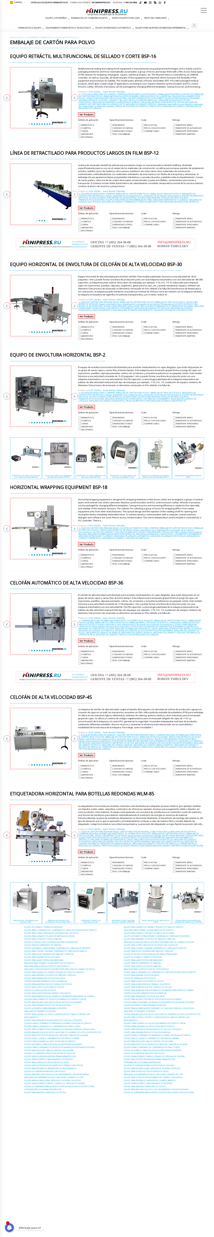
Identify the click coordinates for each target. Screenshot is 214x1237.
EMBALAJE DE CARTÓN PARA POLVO (132, 193)
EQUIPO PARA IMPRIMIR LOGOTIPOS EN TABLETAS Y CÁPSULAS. (50, 975)
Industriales (87, 137)
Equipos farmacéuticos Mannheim (95, 741)
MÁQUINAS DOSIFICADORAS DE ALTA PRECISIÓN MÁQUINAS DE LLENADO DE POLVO (59, 969)
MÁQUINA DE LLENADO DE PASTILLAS (168, 536)
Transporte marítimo (185, 134)
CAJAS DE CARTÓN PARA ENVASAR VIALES (100, 302)
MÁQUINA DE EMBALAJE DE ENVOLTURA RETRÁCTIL (111, 534)
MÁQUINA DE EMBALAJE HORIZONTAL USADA (136, 628)
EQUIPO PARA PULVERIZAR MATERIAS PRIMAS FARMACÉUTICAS (50, 1056)
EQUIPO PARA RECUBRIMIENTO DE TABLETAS (42, 945)
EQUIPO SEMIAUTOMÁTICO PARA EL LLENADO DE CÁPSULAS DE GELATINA (54, 1083)
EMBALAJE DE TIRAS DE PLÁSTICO (165, 193)
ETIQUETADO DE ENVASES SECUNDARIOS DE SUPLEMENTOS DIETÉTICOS (164, 626)
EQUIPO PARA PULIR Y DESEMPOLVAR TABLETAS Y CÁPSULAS (49, 954)
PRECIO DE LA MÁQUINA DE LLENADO (167, 106)
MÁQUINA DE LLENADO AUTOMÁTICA (132, 536)
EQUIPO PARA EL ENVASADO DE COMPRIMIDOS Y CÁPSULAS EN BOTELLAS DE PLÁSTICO (60, 930)
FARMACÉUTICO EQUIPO (29, 27)
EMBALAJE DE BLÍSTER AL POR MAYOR (175, 94)
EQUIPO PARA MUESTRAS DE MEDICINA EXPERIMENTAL (160, 27)
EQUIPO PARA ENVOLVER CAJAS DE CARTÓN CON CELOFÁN (48, 1050)
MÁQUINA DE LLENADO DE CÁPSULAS (152, 308)
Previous (7, 97)
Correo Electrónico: (90, 2)
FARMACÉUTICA (47, 37)
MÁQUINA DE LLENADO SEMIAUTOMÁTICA (154, 745)
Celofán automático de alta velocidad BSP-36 (66, 583)
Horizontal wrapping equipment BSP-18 (58, 487)
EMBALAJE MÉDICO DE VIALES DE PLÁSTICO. (149, 622)
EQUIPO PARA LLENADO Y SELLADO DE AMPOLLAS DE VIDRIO (49, 936)
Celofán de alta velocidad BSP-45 (51, 697)
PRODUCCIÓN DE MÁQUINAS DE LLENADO (139, 634)
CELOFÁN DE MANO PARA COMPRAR (98, 193)
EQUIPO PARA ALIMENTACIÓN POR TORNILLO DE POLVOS (48, 984)
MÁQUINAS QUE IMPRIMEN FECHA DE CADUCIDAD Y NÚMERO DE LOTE (53, 1077)
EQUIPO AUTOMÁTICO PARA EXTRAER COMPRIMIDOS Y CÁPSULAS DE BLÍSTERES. (57, 948)
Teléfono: (125, 2)
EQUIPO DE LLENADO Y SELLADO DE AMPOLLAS (115, 532)
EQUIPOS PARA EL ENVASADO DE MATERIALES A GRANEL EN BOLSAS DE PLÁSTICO (58, 1023)
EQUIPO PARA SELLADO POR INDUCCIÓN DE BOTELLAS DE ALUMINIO (53, 1002)
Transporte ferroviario (187, 131)
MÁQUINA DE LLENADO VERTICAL (141, 104)
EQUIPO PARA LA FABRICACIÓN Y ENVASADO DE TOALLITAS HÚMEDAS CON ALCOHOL (59, 1029)
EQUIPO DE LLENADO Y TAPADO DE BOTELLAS (43, 927)
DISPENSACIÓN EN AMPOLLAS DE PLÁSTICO (137, 94)
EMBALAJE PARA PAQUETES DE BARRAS (121, 96)
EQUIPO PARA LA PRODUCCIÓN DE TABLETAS (43, 939)
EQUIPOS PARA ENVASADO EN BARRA (182, 98)
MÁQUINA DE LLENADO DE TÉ (111, 104)
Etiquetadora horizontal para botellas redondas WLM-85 (82, 794)
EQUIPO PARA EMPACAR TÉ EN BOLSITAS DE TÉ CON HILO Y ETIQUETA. (53, 1020)
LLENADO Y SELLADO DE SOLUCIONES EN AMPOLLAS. (133, 100)
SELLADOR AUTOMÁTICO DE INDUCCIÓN (173, 310)
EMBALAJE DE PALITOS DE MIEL (154, 737)
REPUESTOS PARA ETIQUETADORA (187, 845)
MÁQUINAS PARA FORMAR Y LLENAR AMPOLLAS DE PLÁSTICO (49, 963)
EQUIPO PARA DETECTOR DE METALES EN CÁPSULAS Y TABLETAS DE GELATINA (56, 1035)
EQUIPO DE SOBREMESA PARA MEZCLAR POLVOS (44, 1071)
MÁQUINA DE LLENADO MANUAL (136, 632)
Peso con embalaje (121, 134)
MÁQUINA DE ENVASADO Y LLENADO (170, 199)
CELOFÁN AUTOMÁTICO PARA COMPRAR (139, 528)
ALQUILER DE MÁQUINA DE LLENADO (98, 735)
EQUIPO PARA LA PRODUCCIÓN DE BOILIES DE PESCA (46, 1062)
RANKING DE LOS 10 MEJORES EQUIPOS (89, 18)
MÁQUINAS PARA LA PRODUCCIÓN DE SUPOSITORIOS (46, 966)
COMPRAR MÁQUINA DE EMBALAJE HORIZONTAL (103, 620)
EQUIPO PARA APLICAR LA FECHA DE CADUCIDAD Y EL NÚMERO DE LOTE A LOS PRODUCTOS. (62, 1032)
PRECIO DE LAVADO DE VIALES (116, 845)
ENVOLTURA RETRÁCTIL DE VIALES (116, 530)
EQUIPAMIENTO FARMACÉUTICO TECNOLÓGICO (68, 27)
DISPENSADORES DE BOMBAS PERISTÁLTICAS (42, 1089)
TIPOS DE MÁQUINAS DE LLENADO (95, 749)
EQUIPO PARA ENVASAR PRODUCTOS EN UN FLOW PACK (47, 1005)
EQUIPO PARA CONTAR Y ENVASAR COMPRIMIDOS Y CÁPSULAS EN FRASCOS (55, 951)
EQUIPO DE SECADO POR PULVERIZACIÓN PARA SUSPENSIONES (51, 942)
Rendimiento (119, 125)
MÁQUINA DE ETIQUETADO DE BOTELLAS (153, 839)
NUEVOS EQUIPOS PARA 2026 (126, 18)
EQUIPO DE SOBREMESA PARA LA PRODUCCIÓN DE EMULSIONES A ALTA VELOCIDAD (59, 1086)
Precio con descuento (155, 128)
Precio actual (150, 125)
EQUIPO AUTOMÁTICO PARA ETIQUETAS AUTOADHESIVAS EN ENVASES (53, 1044)
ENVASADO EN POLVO (67, 37)
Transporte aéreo (184, 125)
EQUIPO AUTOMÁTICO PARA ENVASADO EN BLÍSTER (45, 1008)
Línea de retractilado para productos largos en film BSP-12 (84, 153)
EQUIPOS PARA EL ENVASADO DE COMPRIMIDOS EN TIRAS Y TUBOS (52, 1026)
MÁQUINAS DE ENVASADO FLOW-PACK (40, 1011)
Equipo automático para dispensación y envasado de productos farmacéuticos (143, 195)
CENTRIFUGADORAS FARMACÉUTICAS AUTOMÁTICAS (45, 981)
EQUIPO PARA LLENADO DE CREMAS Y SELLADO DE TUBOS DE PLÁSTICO (54, 972)
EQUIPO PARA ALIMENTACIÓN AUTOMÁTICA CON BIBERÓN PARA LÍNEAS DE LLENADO (59, 996)
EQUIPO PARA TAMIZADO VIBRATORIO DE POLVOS (45, 1092)
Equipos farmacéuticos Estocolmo (114, 626)
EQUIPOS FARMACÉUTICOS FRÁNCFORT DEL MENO (169, 306)
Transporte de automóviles (189, 128)
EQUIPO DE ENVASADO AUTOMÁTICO (113, 27)
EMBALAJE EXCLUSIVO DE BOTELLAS (111, 622)
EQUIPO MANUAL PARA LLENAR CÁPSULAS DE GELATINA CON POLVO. (52, 1080)
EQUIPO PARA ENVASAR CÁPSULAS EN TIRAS (106, 98)
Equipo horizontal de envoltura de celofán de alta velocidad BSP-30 (96, 264)
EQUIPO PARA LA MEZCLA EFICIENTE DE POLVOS (44, 987)
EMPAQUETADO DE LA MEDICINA (155, 96)
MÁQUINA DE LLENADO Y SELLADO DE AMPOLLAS (125, 538)
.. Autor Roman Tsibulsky (113, 91)
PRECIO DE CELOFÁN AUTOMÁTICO (132, 106)
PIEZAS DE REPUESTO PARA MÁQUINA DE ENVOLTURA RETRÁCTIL (169, 201)
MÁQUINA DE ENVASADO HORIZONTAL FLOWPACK (116, 102)
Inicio (13, 37)
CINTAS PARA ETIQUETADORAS (134, 831)
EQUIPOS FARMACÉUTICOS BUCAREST (146, 98)
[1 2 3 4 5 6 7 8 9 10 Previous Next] (40, 97)
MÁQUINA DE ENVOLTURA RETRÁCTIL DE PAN (162, 102)
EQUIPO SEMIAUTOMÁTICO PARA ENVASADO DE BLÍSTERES (48, 1059)
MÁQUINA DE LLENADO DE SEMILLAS (103, 632)
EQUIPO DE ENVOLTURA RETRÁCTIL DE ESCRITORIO (113, 197)
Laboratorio (87, 134)
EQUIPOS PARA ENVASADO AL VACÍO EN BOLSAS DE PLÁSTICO (49, 1041)
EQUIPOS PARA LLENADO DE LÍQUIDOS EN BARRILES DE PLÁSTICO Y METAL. (55, 999)
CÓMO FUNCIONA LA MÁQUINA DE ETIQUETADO (173, 831)
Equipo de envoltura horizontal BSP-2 (57, 355)
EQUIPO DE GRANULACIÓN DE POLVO (40, 990)
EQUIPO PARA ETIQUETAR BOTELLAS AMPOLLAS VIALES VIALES (107, 837)
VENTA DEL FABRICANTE (155, 18)
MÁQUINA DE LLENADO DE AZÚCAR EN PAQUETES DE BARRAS (144, 630)
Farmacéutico (87, 125)
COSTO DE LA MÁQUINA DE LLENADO (98, 94)
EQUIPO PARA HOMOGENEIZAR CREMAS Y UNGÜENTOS (47, 993)
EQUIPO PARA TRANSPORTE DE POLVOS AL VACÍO (44, 978)
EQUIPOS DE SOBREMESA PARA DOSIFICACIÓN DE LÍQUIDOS (49, 1053)
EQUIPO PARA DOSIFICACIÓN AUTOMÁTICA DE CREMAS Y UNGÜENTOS (53, 1065)
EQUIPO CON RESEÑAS (56, 18)
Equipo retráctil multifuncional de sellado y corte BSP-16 (83, 56)
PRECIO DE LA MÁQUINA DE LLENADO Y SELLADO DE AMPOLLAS (172, 747)
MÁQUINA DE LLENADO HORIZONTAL (107, 400)
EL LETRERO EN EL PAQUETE (140, 620)
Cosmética (86, 128)
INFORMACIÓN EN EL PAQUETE (93, 100)
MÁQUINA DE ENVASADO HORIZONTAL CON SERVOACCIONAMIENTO (137, 398)
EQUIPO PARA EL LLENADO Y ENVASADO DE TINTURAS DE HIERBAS (51, 1038)
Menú (203, 10)
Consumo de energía (123, 128)
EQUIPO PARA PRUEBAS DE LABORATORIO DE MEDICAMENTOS (50, 1068)
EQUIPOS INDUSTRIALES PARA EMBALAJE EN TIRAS (129, 199)
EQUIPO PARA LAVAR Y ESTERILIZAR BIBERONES (43, 960)
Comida (84, 131)
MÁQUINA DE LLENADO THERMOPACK (120, 201)
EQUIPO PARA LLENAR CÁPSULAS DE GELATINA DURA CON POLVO (51, 933)
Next (74, 97)
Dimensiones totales (122, 131)
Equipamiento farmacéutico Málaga (144, 835)
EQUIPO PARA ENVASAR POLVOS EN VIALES (42, 957)
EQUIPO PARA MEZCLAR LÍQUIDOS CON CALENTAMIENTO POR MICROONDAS (56, 1074)
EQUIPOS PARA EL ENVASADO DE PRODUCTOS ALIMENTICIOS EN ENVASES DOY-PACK (59, 1047)
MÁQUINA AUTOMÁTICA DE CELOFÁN (96, 628)
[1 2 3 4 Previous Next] (40, 194)
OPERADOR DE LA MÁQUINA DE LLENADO (98, 634)
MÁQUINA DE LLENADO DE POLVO (167, 841)
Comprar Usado (151, 131)
